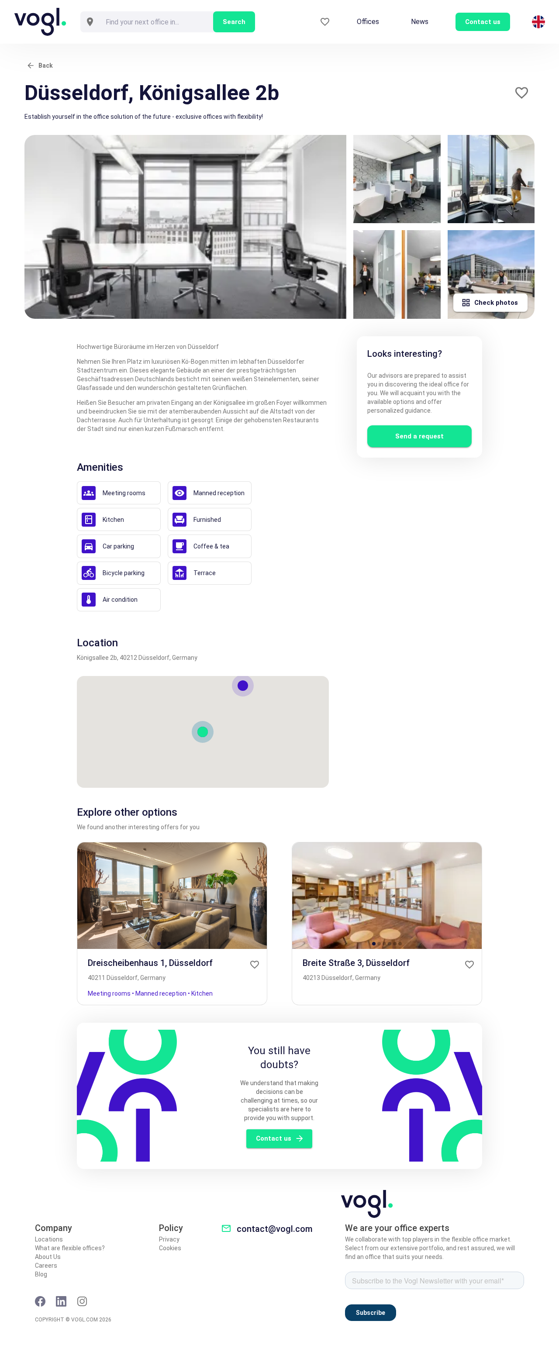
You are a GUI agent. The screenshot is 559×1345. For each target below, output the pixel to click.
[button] (522, 93)
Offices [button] (368, 21)
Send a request (419, 436)
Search (234, 22)
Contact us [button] (482, 22)
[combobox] (156, 22)
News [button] (419, 21)
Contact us (273, 1138)
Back (45, 65)
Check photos (496, 303)
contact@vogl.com (275, 1229)
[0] (325, 22)
